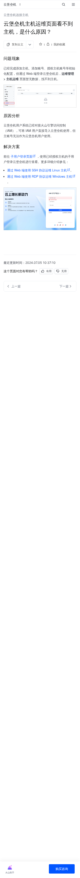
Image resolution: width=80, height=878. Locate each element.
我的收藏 (59, 44)
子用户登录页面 (21, 156)
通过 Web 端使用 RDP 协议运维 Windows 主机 (39, 176)
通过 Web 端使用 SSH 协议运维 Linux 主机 (37, 170)
